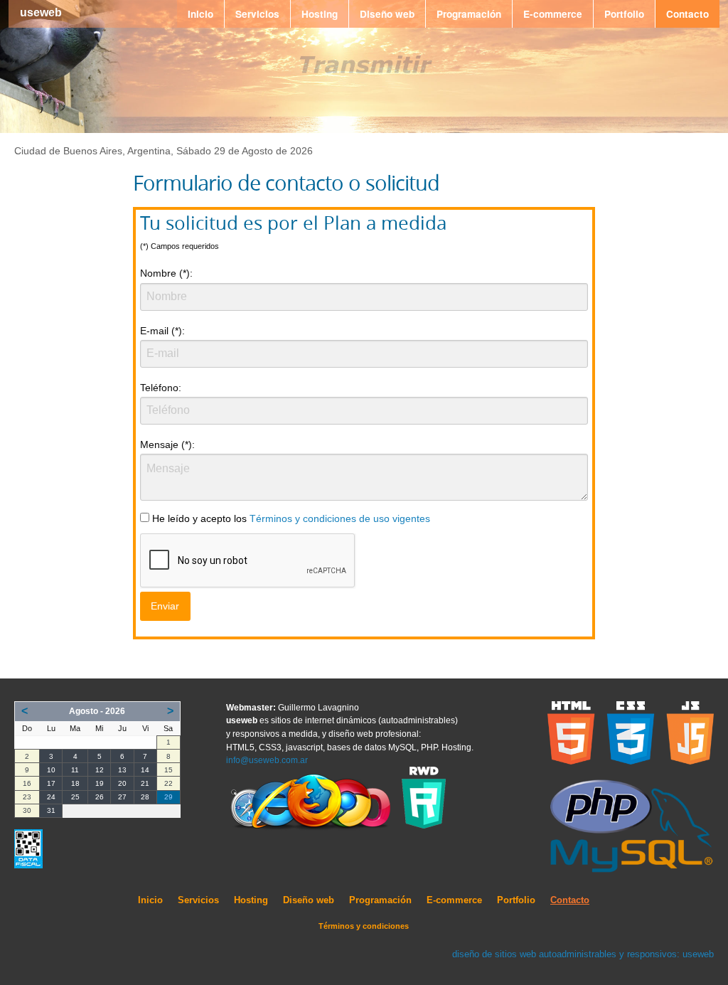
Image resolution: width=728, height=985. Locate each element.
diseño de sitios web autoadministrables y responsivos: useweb (583, 954)
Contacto (687, 14)
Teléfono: (160, 387)
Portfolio (624, 14)
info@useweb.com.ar (267, 760)
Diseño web (387, 14)
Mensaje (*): (167, 444)
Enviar (165, 606)
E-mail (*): (162, 330)
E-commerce (552, 14)
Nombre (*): (166, 273)
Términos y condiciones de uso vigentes (340, 518)
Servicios (257, 14)
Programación (469, 14)
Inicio (200, 14)
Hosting (319, 14)
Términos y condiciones (363, 926)
